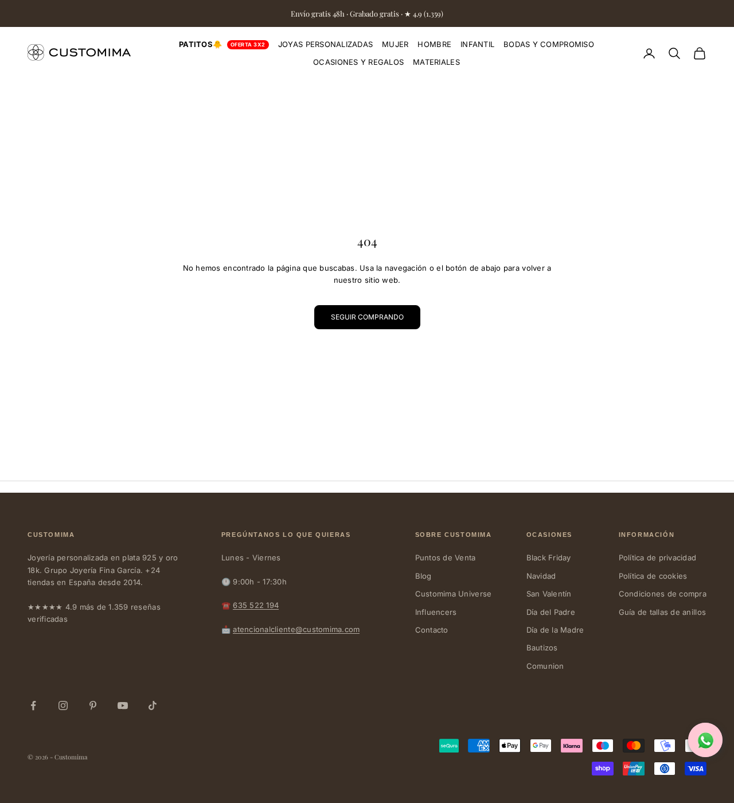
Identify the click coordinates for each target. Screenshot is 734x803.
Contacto (431, 629)
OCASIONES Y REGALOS (358, 62)
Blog (423, 575)
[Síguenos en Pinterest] (93, 705)
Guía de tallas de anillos (662, 612)
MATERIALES (436, 62)
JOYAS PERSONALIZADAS (325, 44)
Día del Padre (550, 612)
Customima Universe (453, 593)
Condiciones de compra (662, 593)
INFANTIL (477, 44)
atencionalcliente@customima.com (296, 629)
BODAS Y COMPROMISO (548, 44)
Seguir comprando (367, 317)
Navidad (541, 575)
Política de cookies (653, 575)
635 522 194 (256, 605)
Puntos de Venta (445, 557)
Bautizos (542, 647)
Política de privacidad (658, 557)
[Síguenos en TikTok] (152, 705)
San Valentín (549, 593)
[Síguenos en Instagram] (63, 705)
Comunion (545, 666)
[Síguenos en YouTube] (122, 705)
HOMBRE (434, 44)
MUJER (395, 44)
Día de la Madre (555, 629)
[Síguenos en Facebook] (33, 705)
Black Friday (548, 557)
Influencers (436, 612)
